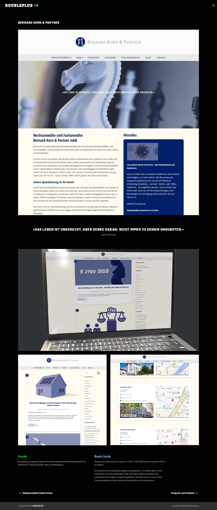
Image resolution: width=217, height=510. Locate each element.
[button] (213, 5)
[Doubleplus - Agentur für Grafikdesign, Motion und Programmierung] (22, 5)
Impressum (176, 506)
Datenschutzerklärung (190, 506)
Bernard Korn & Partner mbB (30, 461)
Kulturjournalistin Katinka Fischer (37, 493)
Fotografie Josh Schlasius (183, 493)
